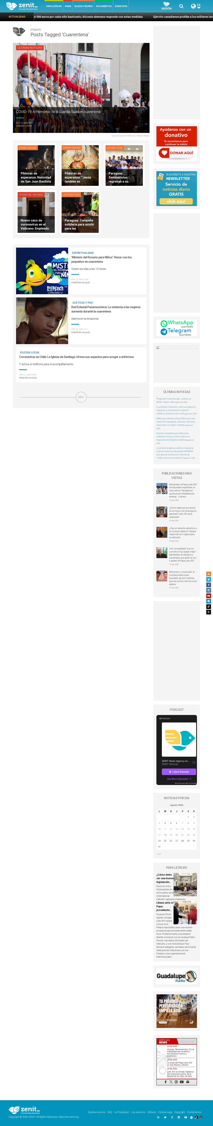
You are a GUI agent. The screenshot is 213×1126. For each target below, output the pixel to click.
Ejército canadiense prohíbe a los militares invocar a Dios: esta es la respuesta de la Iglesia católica (173, 436)
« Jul (158, 854)
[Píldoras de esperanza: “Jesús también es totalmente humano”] (80, 165)
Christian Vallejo (80, 282)
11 (165, 829)
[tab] (167, 1041)
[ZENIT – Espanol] (25, 6)
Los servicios (138, 1112)
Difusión (152, 1112)
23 (194, 835)
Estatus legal (165, 1112)
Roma (68, 6)
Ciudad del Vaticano (31, 194)
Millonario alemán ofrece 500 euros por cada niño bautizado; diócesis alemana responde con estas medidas (175, 421)
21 (182, 835)
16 (194, 829)
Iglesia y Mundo (83, 6)
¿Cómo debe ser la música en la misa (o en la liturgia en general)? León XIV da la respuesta (183, 512)
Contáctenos (194, 1112)
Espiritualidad (27, 147)
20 (176, 835)
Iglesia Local (115, 147)
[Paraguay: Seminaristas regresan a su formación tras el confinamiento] (124, 165)
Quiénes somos (96, 1112)
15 (188, 829)
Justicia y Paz (71, 194)
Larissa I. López (24, 126)
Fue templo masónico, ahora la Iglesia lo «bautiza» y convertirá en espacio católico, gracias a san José (176, 410)
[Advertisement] (81, 424)
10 (159, 829)
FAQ (109, 1112)
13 (176, 829)
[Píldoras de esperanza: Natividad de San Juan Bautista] (36, 165)
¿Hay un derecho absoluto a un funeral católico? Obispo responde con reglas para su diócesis (183, 533)
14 (182, 829)
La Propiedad (121, 1112)
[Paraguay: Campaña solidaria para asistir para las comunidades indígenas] (80, 212)
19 (171, 835)
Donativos (121, 6)
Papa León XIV (54, 6)
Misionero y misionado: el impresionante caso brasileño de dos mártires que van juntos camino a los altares (183, 578)
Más (81, 397)
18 (165, 835)
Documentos (104, 6)
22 (188, 835)
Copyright (179, 1112)
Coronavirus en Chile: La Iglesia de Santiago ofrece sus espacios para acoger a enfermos (76, 357)
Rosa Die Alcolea (28, 378)
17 (159, 835)
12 (171, 829)
